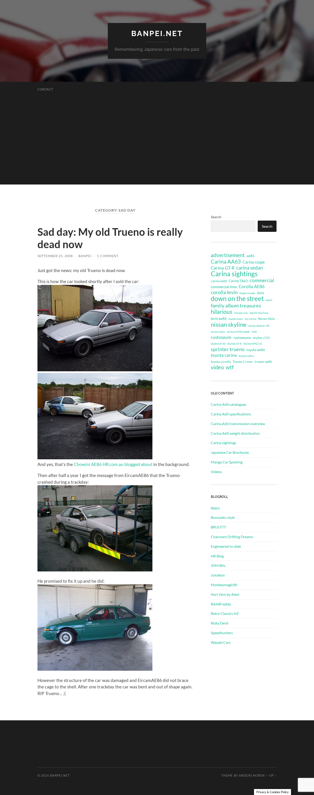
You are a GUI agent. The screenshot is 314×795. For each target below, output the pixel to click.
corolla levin (224, 292)
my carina (250, 319)
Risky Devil (219, 623)
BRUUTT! (218, 527)
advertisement (228, 255)
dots (260, 292)
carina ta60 (219, 281)
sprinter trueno (228, 349)
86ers (215, 508)
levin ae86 (219, 318)
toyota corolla (221, 361)
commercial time (224, 287)
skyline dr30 (218, 343)
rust (254, 331)
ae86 (250, 256)
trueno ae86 (263, 361)
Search (216, 217)
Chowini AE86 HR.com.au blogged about (113, 464)
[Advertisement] (157, 152)
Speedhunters (222, 632)
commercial (262, 280)
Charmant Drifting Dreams (232, 536)
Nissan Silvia (266, 319)
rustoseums (242, 337)
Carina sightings (234, 273)
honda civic (241, 313)
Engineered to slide (226, 546)
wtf (230, 367)
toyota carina (224, 355)
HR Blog (217, 556)
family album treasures (236, 305)
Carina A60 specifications (231, 414)
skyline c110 (261, 338)
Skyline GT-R (234, 343)
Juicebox (218, 575)
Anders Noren (252, 775)
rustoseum (221, 337)
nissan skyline (228, 324)
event (268, 299)
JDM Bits (218, 565)
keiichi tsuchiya (259, 313)
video (217, 367)
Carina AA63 (226, 261)
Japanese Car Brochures (230, 452)
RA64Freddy (221, 604)
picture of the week (238, 331)
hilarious (221, 311)
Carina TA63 (238, 281)
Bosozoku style (223, 517)
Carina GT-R (222, 267)
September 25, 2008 (55, 256)
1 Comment (108, 256)
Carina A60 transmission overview (238, 423)
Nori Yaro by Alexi (225, 594)
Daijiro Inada (247, 293)
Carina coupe (254, 262)
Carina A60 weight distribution (235, 433)
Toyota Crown (243, 361)
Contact (45, 89)
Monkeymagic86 (224, 584)
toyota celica (246, 356)
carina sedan (249, 267)
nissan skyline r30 (258, 325)
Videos (216, 471)
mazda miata (235, 318)
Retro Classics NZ (225, 613)
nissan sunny (218, 331)
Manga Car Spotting (227, 462)
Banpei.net (157, 33)
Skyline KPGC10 (252, 343)
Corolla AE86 (252, 286)
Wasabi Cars (221, 642)
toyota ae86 (255, 350)
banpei (84, 256)
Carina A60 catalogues (228, 404)
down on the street (237, 298)
